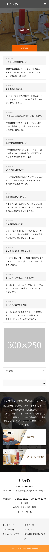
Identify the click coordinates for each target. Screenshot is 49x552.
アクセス (28, 529)
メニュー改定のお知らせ (16, 62)
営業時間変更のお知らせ (16, 143)
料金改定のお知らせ (14, 224)
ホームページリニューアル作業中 (20, 278)
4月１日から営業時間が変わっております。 (24, 116)
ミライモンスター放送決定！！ (19, 251)
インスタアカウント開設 (16, 305)
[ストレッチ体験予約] (24, 450)
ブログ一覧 (29, 525)
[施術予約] (24, 430)
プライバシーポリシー (12, 534)
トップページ (8, 525)
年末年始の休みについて (16, 197)
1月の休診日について (15, 170)
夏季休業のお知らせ (14, 89)
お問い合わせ (8, 529)
